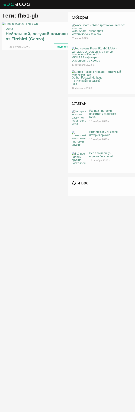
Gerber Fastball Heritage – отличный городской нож (87, 80)
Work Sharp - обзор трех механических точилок (87, 32)
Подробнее (64, 46)
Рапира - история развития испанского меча (103, 114)
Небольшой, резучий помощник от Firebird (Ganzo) (39, 36)
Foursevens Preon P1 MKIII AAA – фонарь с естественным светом (86, 57)
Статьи (9, 29)
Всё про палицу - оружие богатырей (101, 155)
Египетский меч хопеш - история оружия (104, 133)
